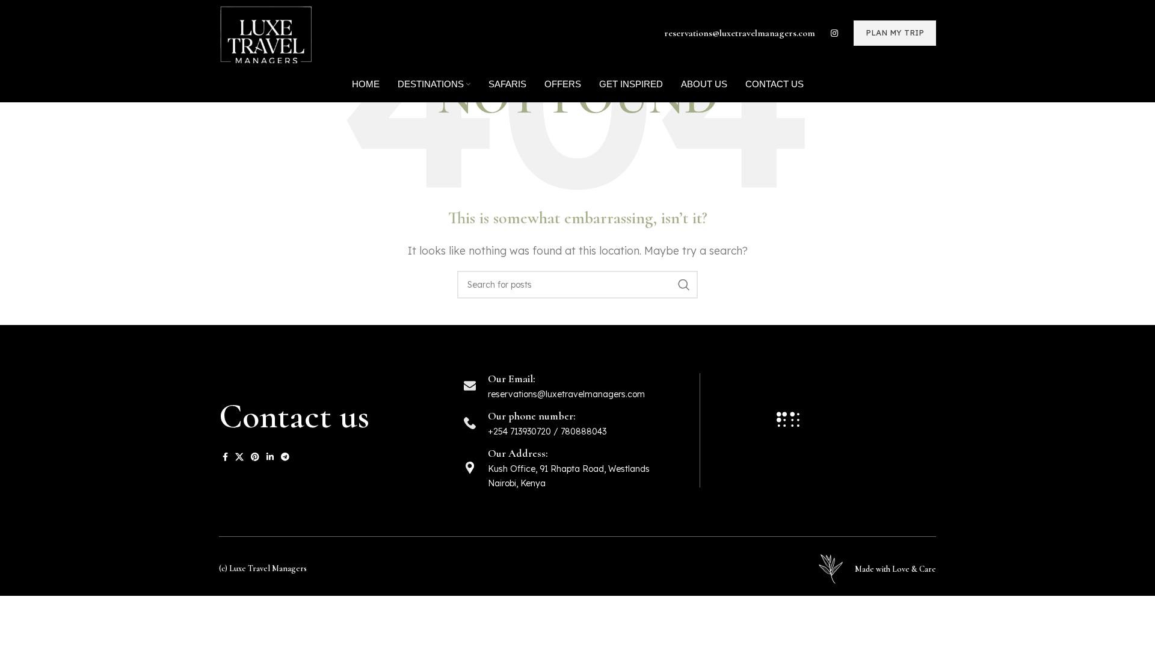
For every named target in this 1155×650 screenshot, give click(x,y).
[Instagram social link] (834, 33)
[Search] (684, 285)
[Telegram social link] (285, 457)
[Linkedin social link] (270, 457)
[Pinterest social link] (255, 457)
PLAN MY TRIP (895, 32)
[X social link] (239, 457)
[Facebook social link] (225, 457)
